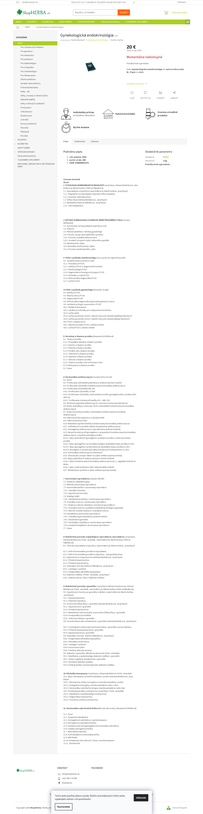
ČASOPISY (22, 139)
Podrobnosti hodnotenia (97, 40)
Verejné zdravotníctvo (31, 83)
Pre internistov (27, 55)
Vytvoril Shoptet (179, 807)
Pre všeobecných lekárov (32, 47)
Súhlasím (141, 797)
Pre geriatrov (27, 51)
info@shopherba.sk (70, 774)
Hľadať (124, 12)
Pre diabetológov (28, 63)
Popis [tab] (66, 141)
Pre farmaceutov (28, 75)
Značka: (116, 40)
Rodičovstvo (26, 115)
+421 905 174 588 (69, 778)
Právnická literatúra (29, 87)
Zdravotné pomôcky (27, 156)
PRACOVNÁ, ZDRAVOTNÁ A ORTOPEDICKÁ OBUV (36, 165)
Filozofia (24, 127)
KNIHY (20, 43)
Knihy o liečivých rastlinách (32, 103)
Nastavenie (63, 806)
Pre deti (24, 135)
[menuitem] (18, 22)
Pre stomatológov (29, 71)
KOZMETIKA (23, 143)
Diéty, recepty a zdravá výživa (34, 95)
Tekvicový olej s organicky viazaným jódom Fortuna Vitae (98, 2)
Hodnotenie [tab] (80, 141)
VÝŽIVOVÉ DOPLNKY (26, 151)
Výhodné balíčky (28, 99)
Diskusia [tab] (94, 141)
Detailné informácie (135, 83)
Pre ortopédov (27, 67)
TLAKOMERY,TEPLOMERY (29, 159)
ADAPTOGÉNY (24, 147)
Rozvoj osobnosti (28, 123)
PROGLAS (25, 131)
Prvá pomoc (26, 107)
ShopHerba (67, 782)
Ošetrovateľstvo (28, 79)
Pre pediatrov (27, 59)
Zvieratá (24, 119)
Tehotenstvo (26, 111)
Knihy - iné (25, 91)
